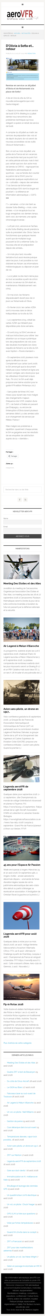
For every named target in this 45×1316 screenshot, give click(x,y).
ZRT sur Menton (14, 1155)
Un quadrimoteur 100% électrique (21, 1195)
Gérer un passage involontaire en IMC (23, 1266)
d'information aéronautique (18, 1278)
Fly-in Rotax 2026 (13, 1004)
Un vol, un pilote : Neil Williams (20, 1112)
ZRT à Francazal (14, 1241)
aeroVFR (22, 14)
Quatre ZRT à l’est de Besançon (21, 1072)
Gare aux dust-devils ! (16, 1170)
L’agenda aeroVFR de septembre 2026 (15, 788)
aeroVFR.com (35, 1278)
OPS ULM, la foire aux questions (21, 1214)
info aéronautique (32, 1285)
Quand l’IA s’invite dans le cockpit (21, 1232)
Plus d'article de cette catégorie (17, 1043)
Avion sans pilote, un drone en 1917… (22, 1146)
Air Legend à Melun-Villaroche (21, 646)
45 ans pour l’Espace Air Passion (21, 864)
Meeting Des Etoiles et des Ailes (22, 583)
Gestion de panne (15, 1121)
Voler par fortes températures (20, 1223)
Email (5, 527)
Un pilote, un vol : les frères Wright (22, 1257)
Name (5, 518)
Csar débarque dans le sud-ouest (21, 1127)
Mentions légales (32, 1310)
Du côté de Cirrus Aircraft (18, 1081)
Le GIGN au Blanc (15, 1087)
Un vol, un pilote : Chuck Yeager (21, 1204)
